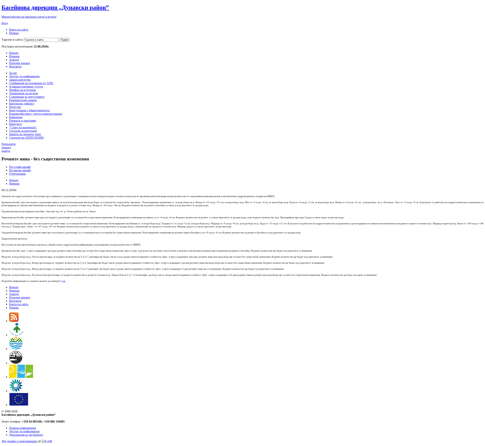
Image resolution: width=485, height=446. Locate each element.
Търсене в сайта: (12, 39)
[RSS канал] (14, 320)
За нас (13, 73)
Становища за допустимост (27, 96)
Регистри (15, 107)
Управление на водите (23, 93)
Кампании (16, 117)
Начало (13, 52)
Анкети (14, 59)
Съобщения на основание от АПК (31, 83)
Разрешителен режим (23, 100)
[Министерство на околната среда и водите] (16, 348)
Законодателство (20, 79)
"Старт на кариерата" (23, 127)
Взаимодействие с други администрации (35, 113)
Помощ (14, 33)
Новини (14, 56)
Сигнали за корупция (23, 130)
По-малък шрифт (20, 170)
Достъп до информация (24, 76)
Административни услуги (26, 86)
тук (63, 281)
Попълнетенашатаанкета (9, 147)
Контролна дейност (21, 103)
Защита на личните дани (25, 134)
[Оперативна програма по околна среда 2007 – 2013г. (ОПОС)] (21, 376)
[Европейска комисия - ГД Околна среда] (18, 404)
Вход (5, 23)
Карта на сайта (18, 29)
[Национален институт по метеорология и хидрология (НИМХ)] (16, 362)
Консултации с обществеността (29, 110)
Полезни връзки (19, 63)
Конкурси (15, 124)
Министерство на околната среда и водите (29, 16)
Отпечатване (17, 173)
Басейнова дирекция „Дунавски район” (55, 7)
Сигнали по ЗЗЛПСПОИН (26, 137)
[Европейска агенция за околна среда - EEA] (15, 390)
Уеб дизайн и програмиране (20, 441)
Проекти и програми (22, 120)
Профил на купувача (22, 90)
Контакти (15, 66)
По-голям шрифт (20, 167)
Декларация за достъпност (26, 434)
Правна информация (22, 428)
